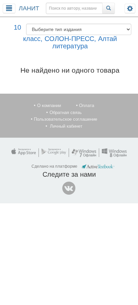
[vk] (69, 188)
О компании (49, 105)
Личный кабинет (66, 126)
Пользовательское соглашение (65, 119)
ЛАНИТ (29, 8)
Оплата (86, 105)
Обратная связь (66, 112)
